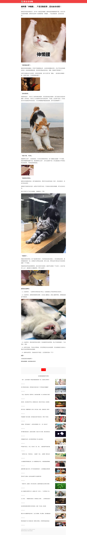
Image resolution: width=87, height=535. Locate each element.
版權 (31, 530)
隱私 (30, 530)
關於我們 (22, 530)
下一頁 (43, 369)
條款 (28, 530)
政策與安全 (26, 530)
